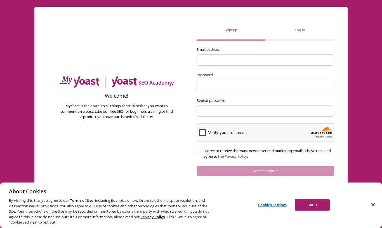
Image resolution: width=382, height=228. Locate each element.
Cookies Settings (272, 204)
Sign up (231, 29)
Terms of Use (81, 200)
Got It (312, 204)
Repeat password (211, 100)
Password (205, 74)
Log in (300, 29)
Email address (208, 49)
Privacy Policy (236, 156)
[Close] (373, 204)
